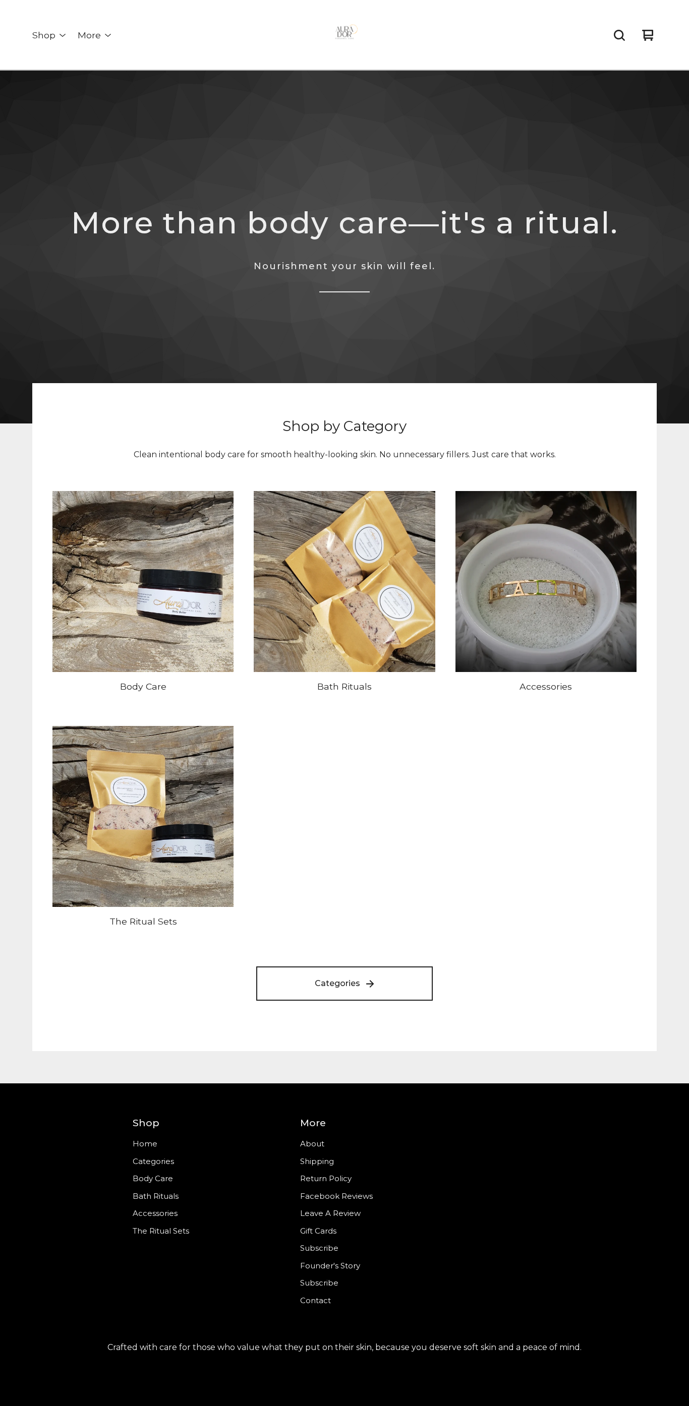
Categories (337, 983)
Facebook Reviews (336, 1196)
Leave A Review (330, 1213)
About (312, 1143)
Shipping (317, 1161)
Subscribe (319, 1248)
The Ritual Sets (161, 1231)
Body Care (153, 1178)
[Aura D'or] (344, 35)
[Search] (619, 35)
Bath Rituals (156, 1196)
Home (145, 1143)
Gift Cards (318, 1231)
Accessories (155, 1213)
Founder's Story (330, 1265)
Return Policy (326, 1178)
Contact (315, 1300)
